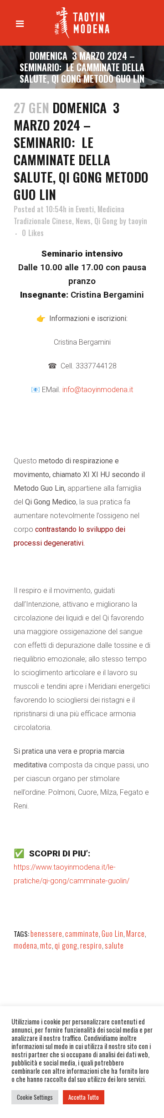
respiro (91, 945)
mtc (46, 945)
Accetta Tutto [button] (83, 1097)
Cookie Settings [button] (35, 1097)
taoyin (137, 220)
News (83, 220)
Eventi (85, 209)
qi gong (66, 945)
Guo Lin (112, 933)
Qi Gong (106, 220)
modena (25, 945)
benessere (46, 933)
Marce (135, 933)
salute (114, 945)
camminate (82, 933)
